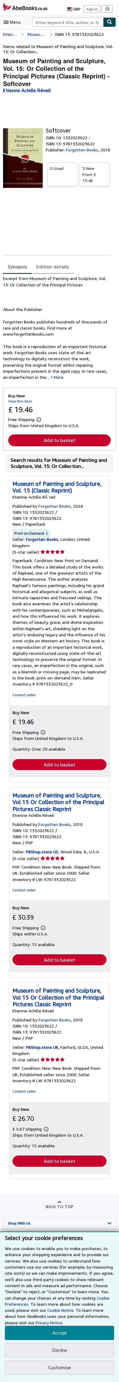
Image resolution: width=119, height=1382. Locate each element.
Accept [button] (59, 1332)
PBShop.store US (42, 851)
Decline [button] (59, 1350)
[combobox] (67, 22)
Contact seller (24, 695)
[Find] (109, 22)
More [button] (58, 377)
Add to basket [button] (59, 440)
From (89, 174)
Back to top (60, 1206)
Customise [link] (59, 1367)
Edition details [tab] (52, 267)
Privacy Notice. (49, 1322)
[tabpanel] (57, 327)
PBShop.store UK (42, 1047)
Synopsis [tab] (17, 267)
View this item (20, 401)
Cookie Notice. (60, 1310)
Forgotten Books (42, 539)
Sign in (92, 9)
